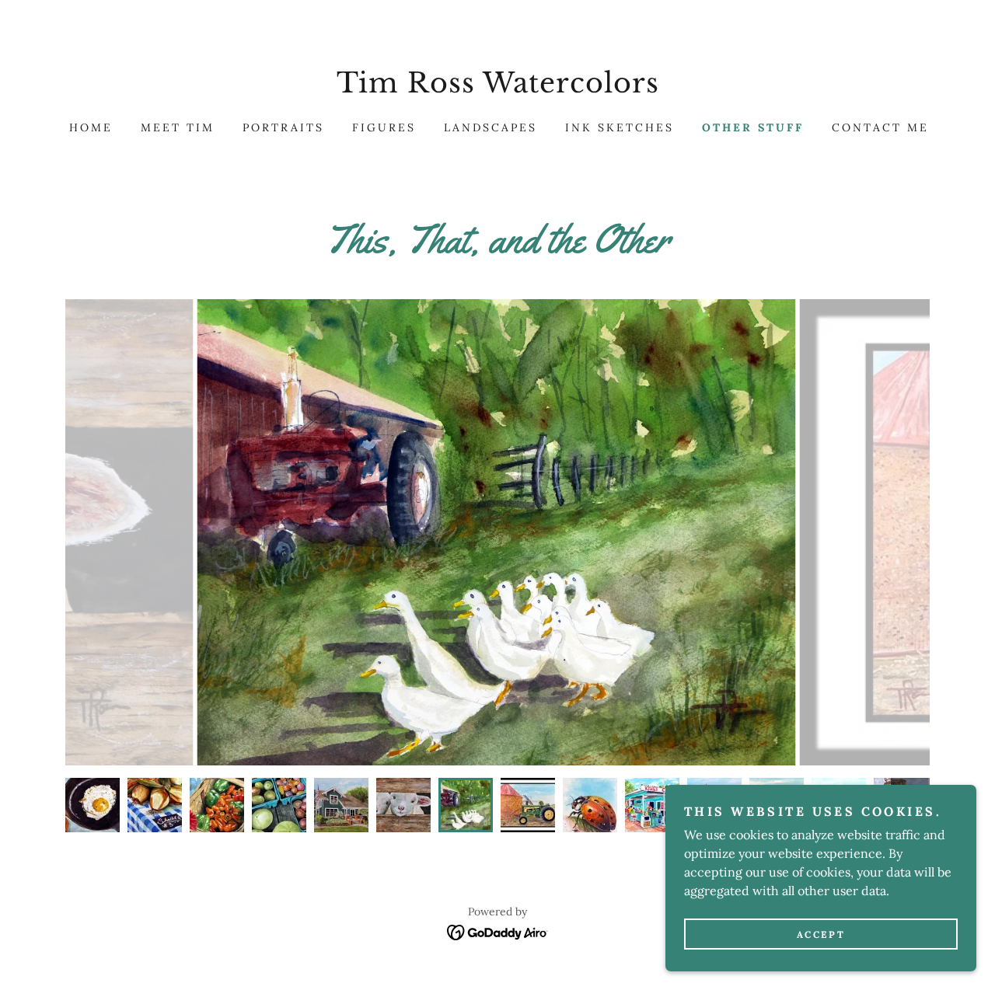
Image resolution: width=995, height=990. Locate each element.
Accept (821, 934)
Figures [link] (384, 127)
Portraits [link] (283, 127)
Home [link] (91, 127)
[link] (497, 88)
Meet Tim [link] (178, 127)
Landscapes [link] (490, 127)
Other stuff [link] (753, 127)
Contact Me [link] (880, 127)
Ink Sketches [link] (619, 127)
